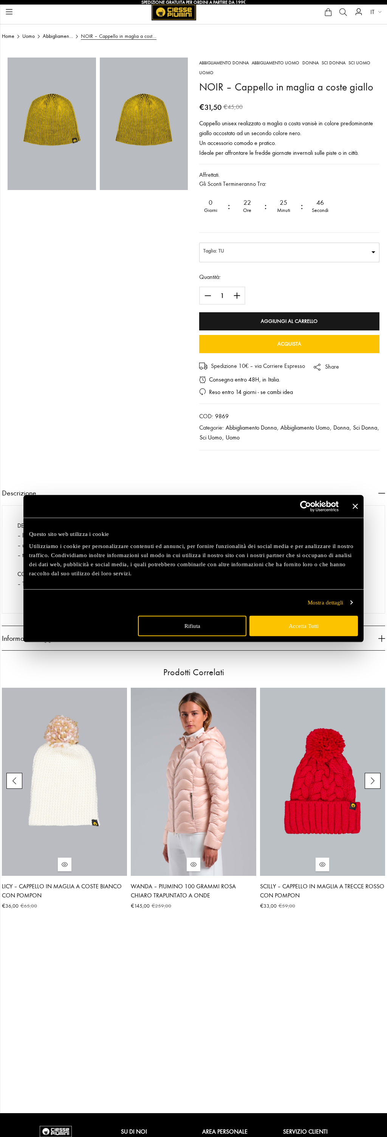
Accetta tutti (304, 626)
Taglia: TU (213, 251)
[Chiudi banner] (355, 506)
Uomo (28, 36)
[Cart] (328, 12)
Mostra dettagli (326, 603)
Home (8, 36)
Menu (9, 11)
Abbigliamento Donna (224, 62)
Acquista (289, 344)
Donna (310, 62)
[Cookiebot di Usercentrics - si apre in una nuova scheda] (305, 506)
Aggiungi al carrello (289, 321)
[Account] (358, 11)
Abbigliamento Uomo (58, 36)
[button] (14, 781)
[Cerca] (343, 12)
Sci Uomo (359, 62)
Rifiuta (192, 626)
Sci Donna (333, 62)
